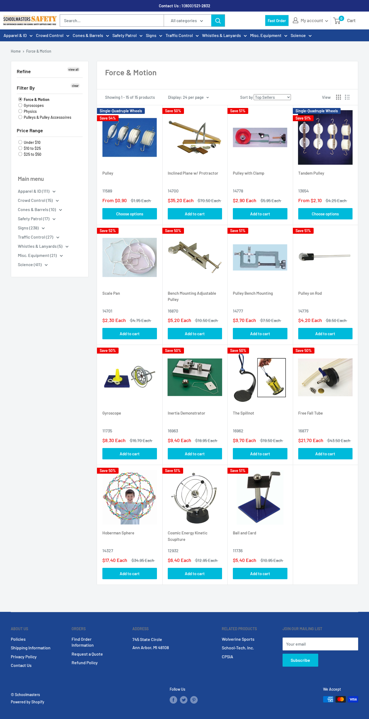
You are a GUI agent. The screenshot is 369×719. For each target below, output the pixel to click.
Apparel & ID (15, 35)
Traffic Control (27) (36, 236)
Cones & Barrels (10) (37, 209)
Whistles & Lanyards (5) (40, 246)
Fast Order (277, 20)
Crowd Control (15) (35, 200)
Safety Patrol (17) (34, 218)
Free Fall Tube (310, 413)
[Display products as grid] (338, 97)
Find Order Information (83, 641)
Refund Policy (85, 662)
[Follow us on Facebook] (173, 700)
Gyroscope (111, 413)
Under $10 (32, 142)
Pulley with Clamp (248, 173)
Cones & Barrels (88, 35)
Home (16, 51)
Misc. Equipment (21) (38, 255)
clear (75, 85)
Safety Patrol (124, 35)
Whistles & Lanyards (221, 35)
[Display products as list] (347, 97)
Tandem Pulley (311, 173)
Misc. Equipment (265, 35)
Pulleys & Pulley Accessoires (47, 117)
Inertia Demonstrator (186, 413)
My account (312, 20)
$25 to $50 (32, 154)
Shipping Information (31, 647)
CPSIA (227, 656)
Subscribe (300, 660)
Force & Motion (36, 99)
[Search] (218, 20)
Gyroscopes (33, 105)
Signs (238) (28, 227)
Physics (30, 111)
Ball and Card (244, 532)
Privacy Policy (24, 656)
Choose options (129, 213)
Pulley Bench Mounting (253, 293)
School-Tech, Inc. (238, 647)
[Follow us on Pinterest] (194, 700)
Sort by (246, 97)
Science (298, 35)
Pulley (107, 173)
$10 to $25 (32, 148)
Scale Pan (111, 293)
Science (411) (30, 264)
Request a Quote (87, 653)
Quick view (114, 213)
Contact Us (21, 665)
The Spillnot (243, 413)
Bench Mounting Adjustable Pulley (192, 296)
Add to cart (195, 213)
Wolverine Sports (238, 639)
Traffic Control (179, 35)
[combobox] (112, 20)
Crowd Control (49, 35)
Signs (151, 35)
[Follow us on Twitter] (183, 700)
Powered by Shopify (27, 702)
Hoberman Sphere (118, 532)
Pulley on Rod (310, 293)
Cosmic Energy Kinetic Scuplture (187, 535)
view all (73, 69)
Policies (18, 639)
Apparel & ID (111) (34, 191)
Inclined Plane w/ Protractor (193, 173)
